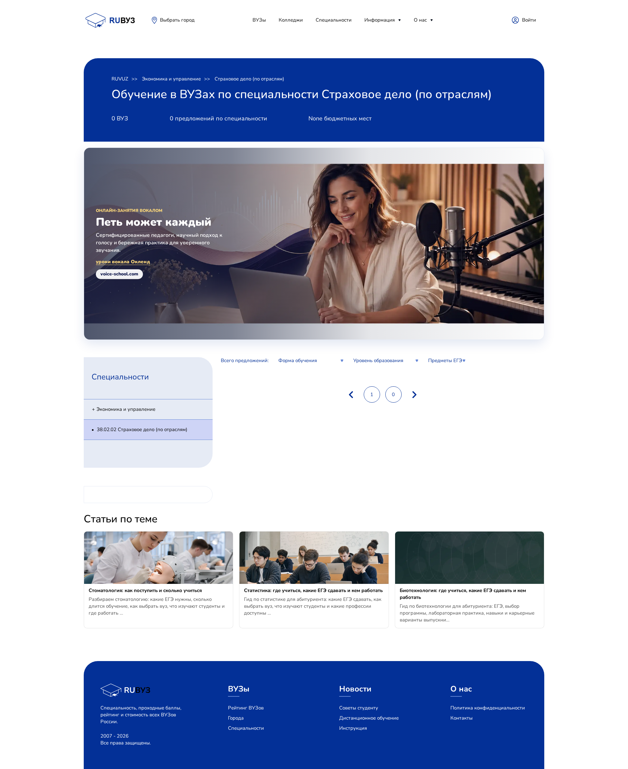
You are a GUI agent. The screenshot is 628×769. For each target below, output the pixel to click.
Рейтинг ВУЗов (246, 708)
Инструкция (353, 728)
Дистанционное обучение (369, 718)
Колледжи (291, 20)
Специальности (334, 20)
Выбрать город (177, 20)
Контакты (461, 718)
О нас (420, 20)
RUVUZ (120, 79)
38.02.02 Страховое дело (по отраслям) (142, 429)
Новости (355, 689)
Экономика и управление (171, 79)
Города (236, 718)
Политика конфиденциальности (487, 708)
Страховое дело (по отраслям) (249, 79)
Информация (379, 20)
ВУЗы (259, 20)
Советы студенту (358, 708)
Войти (529, 20)
